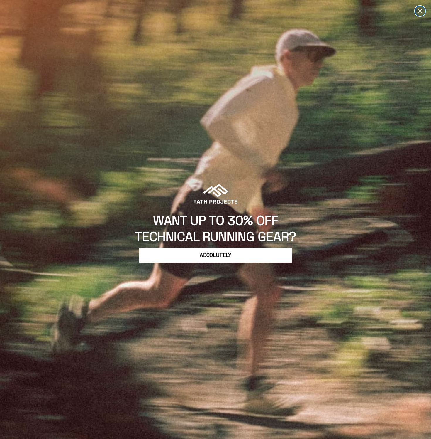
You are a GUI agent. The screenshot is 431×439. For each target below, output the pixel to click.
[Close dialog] (420, 11)
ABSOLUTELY (215, 255)
